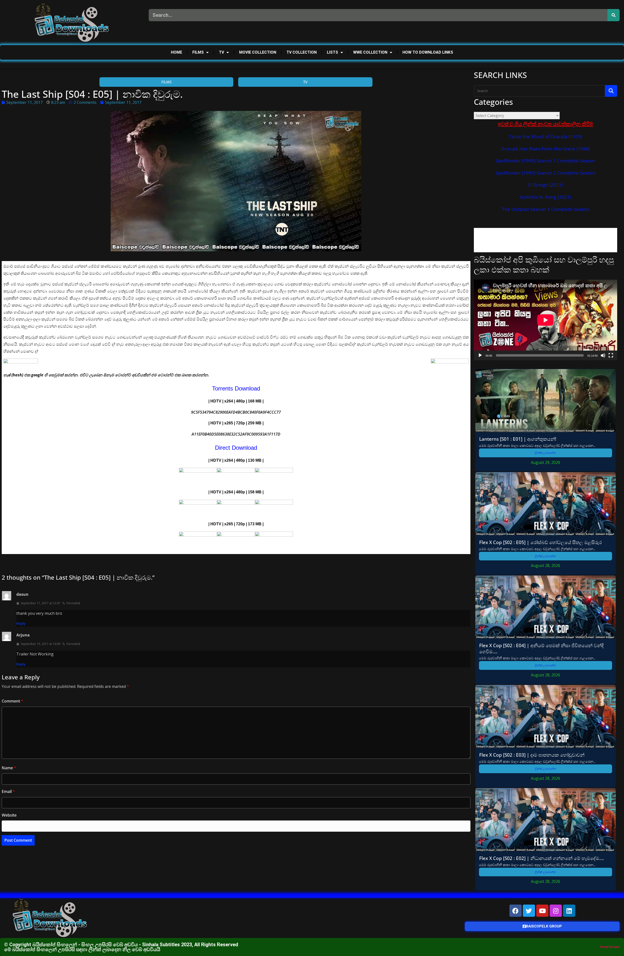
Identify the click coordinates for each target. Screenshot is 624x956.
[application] (545, 320)
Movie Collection (257, 52)
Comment (12, 701)
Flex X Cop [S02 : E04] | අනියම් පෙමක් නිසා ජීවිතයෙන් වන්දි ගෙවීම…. (541, 648)
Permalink (73, 603)
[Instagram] (556, 911)
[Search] (613, 15)
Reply (21, 623)
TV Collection (301, 52)
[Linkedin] (569, 911)
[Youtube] (542, 911)
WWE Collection (370, 52)
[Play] (480, 355)
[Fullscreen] (610, 355)
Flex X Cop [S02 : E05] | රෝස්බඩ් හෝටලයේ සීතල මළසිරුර (540, 542)
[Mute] (603, 355)
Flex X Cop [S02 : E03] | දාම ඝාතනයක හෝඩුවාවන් (532, 754)
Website (9, 815)
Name (9, 768)
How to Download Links (427, 52)
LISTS (332, 52)
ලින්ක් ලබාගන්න (545, 453)
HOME (176, 52)
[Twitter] (529, 911)
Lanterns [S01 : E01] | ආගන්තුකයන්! (517, 439)
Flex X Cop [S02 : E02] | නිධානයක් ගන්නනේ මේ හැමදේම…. (541, 858)
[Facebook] (515, 911)
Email (8, 791)
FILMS (198, 52)
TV (221, 52)
